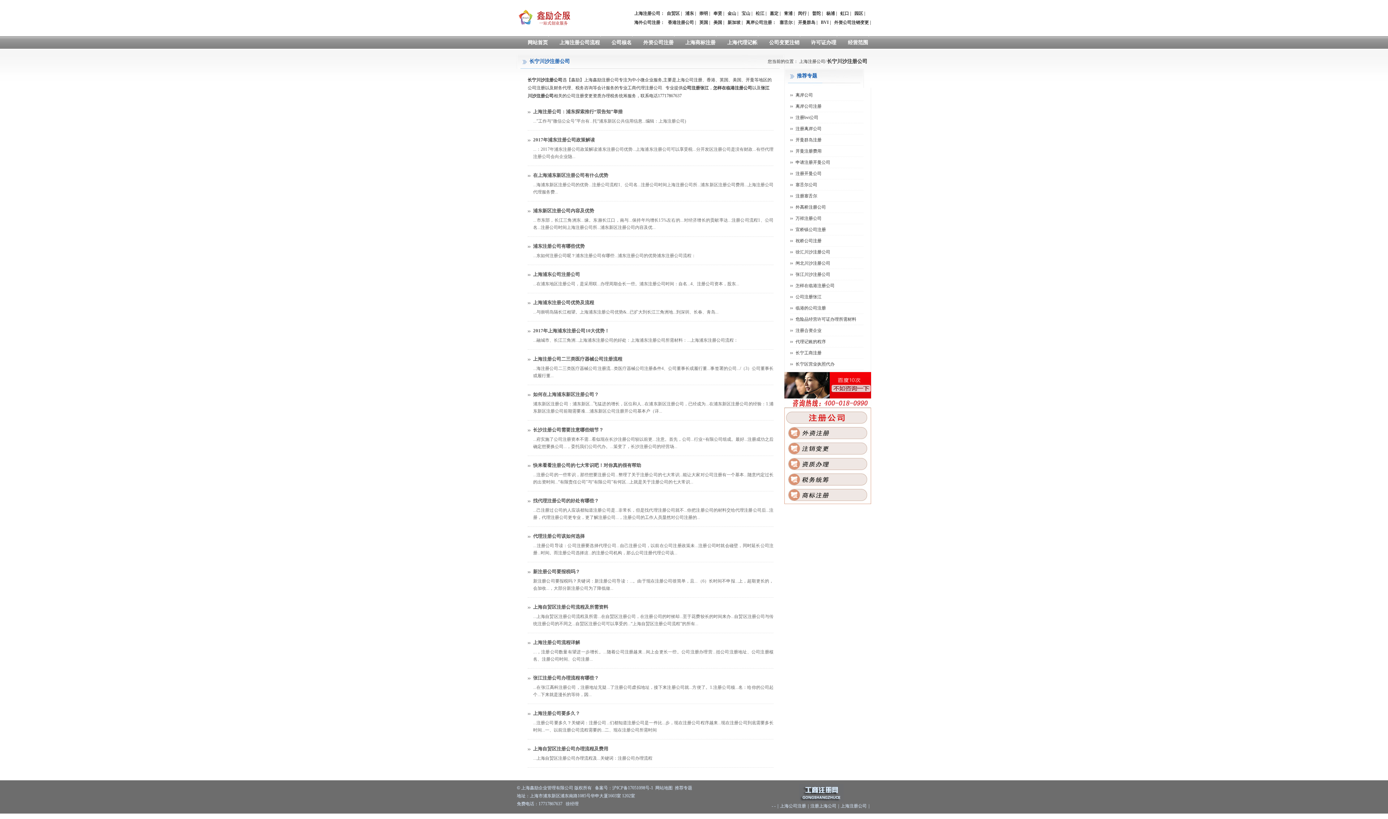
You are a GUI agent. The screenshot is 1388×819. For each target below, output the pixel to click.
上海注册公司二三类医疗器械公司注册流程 (577, 359)
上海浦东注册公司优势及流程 (563, 302)
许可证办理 (823, 42)
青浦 (788, 13)
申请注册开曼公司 (813, 162)
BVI (825, 22)
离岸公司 (804, 95)
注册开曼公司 (809, 173)
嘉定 (774, 13)
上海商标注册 (700, 42)
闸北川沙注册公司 (813, 263)
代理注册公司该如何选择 (559, 536)
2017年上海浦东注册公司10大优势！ (571, 330)
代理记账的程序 (811, 341)
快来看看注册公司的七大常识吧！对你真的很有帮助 (587, 465)
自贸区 (673, 13)
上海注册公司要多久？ (556, 713)
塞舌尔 (786, 22)
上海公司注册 (793, 806)
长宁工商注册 (809, 352)
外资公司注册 (658, 42)
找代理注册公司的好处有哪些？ (566, 500)
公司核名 (622, 42)
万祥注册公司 (809, 218)
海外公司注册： (649, 22)
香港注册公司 (681, 22)
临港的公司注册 (811, 308)
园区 (858, 13)
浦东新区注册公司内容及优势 (563, 210)
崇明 (703, 13)
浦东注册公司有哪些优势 (559, 246)
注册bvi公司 (807, 117)
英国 (703, 22)
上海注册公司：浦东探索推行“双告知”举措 (578, 111)
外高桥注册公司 (811, 207)
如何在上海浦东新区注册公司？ (566, 394)
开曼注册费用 (809, 151)
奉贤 (718, 13)
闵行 (802, 13)
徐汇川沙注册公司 (813, 252)
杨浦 (830, 13)
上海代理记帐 (742, 42)
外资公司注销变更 (851, 22)
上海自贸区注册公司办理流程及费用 (570, 748)
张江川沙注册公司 (813, 274)
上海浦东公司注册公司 (556, 274)
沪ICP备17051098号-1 (632, 787)
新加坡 (734, 22)
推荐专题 (683, 787)
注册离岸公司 (809, 128)
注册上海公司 (823, 806)
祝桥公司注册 (809, 240)
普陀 (816, 13)
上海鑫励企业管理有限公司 (547, 787)
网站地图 (664, 787)
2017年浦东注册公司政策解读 (564, 139)
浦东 (689, 13)
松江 (760, 13)
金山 (732, 13)
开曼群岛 (806, 22)
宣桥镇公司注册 (811, 229)
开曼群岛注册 (809, 139)
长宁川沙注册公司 (847, 61)
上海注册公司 (812, 61)
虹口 (844, 13)
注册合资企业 (809, 330)
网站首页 (538, 42)
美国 (718, 22)
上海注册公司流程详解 (556, 642)
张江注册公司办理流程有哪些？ (566, 678)
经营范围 (858, 42)
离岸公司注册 (759, 22)
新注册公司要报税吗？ (556, 571)
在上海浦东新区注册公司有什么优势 (570, 175)
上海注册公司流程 (580, 42)
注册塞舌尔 (806, 196)
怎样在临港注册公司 (815, 285)
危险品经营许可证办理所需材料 (826, 319)
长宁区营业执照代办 (815, 364)
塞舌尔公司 (806, 184)
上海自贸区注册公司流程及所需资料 (570, 607)
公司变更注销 (784, 42)
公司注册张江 (809, 296)
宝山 (746, 13)
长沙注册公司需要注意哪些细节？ (568, 429)
